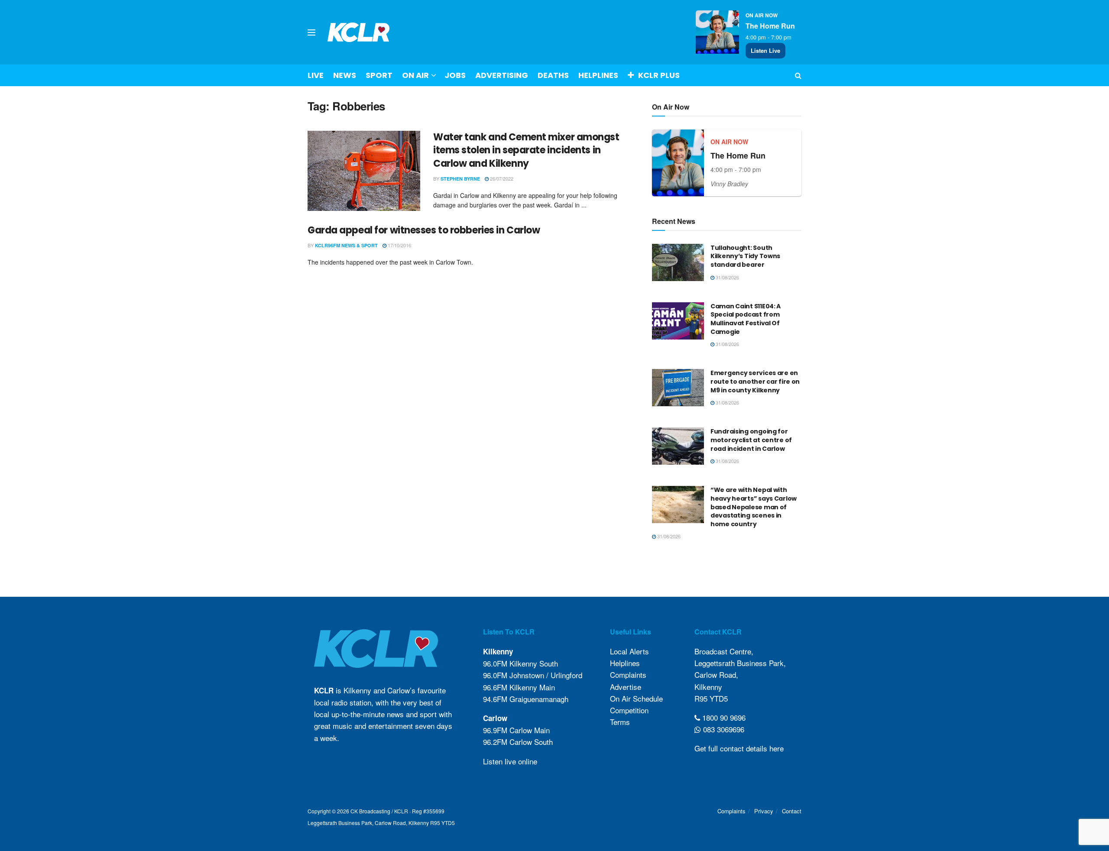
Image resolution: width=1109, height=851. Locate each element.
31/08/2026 (726, 277)
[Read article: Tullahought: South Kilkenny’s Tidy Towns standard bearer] (678, 262)
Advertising (501, 75)
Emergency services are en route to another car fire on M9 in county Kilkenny (755, 381)
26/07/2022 (501, 178)
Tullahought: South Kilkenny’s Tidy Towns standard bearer (745, 256)
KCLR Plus (659, 75)
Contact (791, 811)
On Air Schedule (636, 698)
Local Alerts (629, 651)
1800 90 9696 (723, 717)
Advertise (625, 686)
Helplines (598, 75)
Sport (379, 75)
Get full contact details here (739, 748)
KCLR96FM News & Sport (346, 245)
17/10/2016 (398, 245)
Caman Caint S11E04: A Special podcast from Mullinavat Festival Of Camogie (745, 319)
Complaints (628, 674)
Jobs (455, 75)
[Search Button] (798, 75)
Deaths (553, 75)
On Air (415, 75)
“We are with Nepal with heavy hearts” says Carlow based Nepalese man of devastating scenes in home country (753, 506)
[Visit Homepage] (359, 32)
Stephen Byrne (460, 178)
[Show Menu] (311, 32)
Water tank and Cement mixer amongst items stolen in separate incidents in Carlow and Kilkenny (526, 150)
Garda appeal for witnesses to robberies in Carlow (424, 230)
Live (316, 75)
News (344, 75)
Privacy (763, 811)
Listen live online (510, 761)
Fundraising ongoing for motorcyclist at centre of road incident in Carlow (751, 440)
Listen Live (765, 50)
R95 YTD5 (711, 698)
